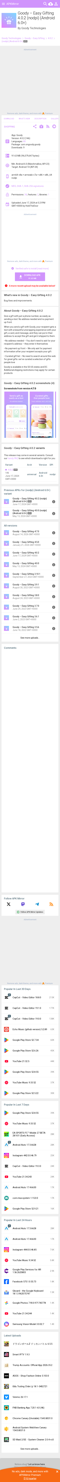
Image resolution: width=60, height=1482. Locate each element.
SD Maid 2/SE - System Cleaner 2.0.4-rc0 (33, 1439)
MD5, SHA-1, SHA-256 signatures (28, 186)
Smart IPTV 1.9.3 (21, 1354)
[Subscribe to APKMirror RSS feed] (51, 905)
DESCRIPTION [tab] (40, 119)
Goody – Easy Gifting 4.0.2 (26, 552)
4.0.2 (50, 38)
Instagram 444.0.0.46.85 (24, 1249)
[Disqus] (30, 771)
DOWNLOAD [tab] (9, 119)
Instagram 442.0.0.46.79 (24, 1155)
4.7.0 (33, 388)
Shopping (9, 126)
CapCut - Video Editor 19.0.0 (27, 1018)
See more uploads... (30, 638)
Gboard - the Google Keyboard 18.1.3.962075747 (28, 1292)
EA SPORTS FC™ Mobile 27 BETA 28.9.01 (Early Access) (29, 1134)
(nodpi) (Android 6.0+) (12, 41)
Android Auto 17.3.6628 (24, 1144)
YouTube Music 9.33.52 (24, 1082)
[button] (35, 127)
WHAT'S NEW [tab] (24, 119)
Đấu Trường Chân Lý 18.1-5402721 (30, 1386)
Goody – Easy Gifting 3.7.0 (26, 605)
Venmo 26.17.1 (20, 1397)
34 (25, 194)
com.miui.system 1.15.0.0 (25, 1198)
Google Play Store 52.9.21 (25, 1208)
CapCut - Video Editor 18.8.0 (27, 997)
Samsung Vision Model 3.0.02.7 (28, 1324)
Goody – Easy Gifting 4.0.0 (26, 563)
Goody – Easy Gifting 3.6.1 (26, 616)
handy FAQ (13, 458)
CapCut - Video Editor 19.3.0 (27, 1166)
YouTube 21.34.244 (22, 1313)
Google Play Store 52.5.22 (25, 1093)
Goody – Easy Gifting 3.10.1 (26, 574)
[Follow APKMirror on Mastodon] (23, 905)
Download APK (32, 277)
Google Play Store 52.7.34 (25, 1040)
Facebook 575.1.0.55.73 (24, 1281)
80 (24, 141)
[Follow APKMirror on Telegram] (37, 905)
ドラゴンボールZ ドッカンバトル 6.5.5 (32, 1343)
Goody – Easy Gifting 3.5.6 (26, 627)
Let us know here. (36, 1464)
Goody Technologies (33, 28)
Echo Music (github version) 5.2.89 (30, 1029)
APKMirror (12, 3)
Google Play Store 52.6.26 (25, 1050)
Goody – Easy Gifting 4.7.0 (26, 531)
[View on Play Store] (41, 127)
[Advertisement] (30, 81)
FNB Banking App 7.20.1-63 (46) (28, 1407)
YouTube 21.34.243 (22, 1176)
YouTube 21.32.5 (21, 1061)
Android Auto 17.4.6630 (24, 1187)
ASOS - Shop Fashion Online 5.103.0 (31, 1375)
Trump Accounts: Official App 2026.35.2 (32, 1365)
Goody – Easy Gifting (35, 38)
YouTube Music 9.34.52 (24, 1260)
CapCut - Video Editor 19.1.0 (27, 1008)
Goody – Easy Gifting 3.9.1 (26, 584)
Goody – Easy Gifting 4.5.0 (26, 542)
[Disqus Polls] (30, 690)
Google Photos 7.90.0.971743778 (29, 1302)
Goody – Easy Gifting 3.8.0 (26, 595)
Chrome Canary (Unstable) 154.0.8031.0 (32, 1418)
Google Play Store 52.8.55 (25, 1072)
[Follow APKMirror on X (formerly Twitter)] (8, 905)
